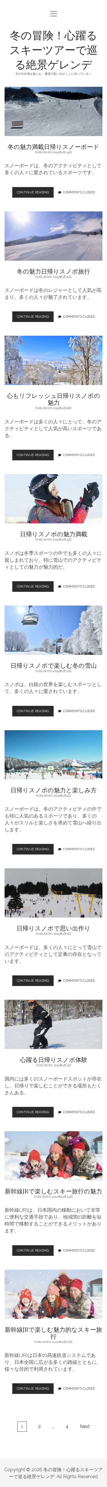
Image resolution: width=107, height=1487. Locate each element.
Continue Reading (34, 194)
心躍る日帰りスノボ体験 (54, 1024)
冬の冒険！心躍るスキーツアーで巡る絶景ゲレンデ (53, 49)
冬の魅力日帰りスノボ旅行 (54, 236)
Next (85, 1426)
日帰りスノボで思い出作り (54, 893)
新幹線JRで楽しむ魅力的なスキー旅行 (54, 1294)
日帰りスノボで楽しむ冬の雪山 (54, 630)
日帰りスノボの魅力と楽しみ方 (54, 754)
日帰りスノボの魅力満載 (54, 498)
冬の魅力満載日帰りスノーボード (54, 111)
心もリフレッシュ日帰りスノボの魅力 (54, 360)
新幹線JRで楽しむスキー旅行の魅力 (54, 1155)
